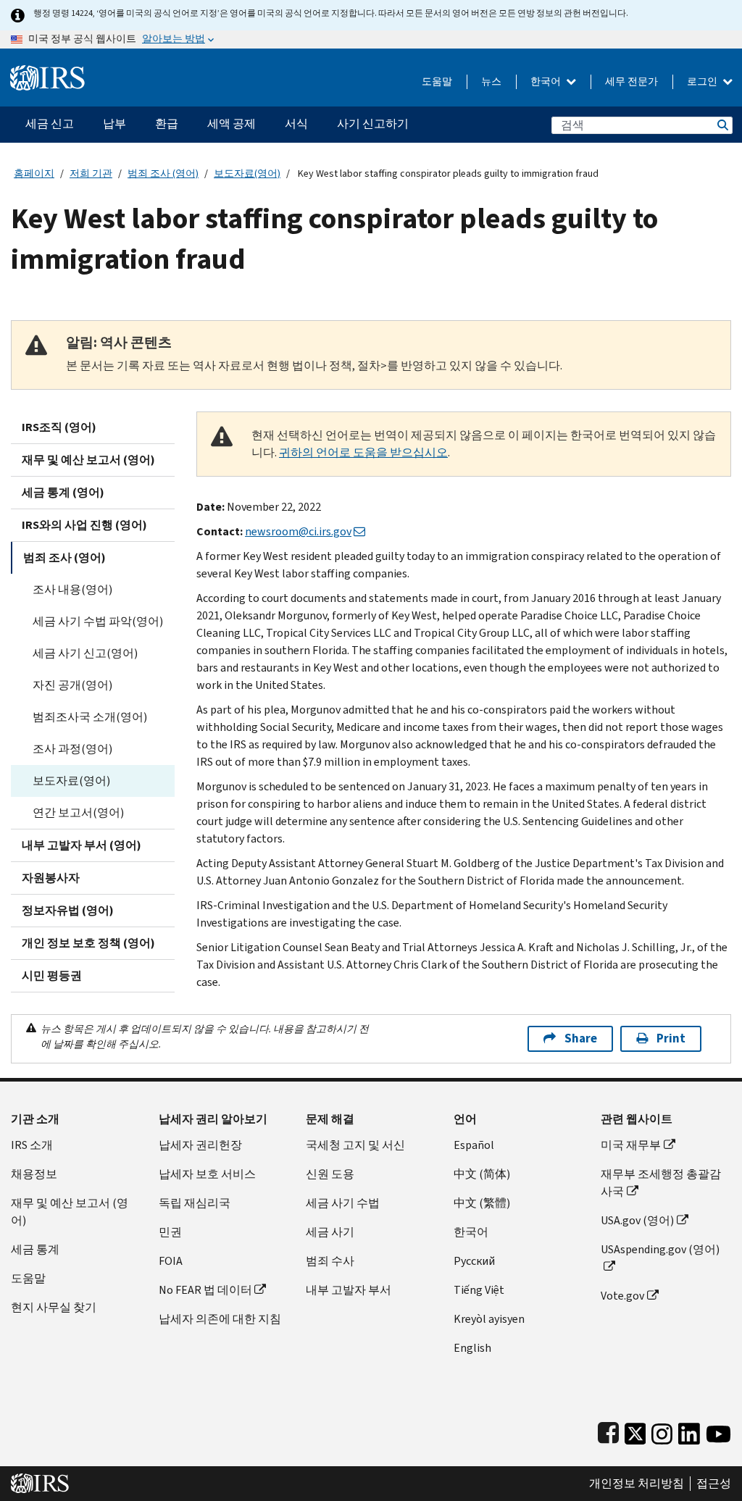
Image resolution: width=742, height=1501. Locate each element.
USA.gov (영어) (637, 1220)
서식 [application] (296, 123)
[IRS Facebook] (608, 1430)
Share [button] (580, 1038)
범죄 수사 (330, 1260)
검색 (721, 125)
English (472, 1347)
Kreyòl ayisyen (489, 1318)
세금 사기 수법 (343, 1203)
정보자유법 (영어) (68, 910)
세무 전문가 (631, 81)
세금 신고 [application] (49, 123)
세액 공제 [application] (231, 123)
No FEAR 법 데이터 (205, 1289)
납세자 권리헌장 (200, 1145)
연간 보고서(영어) (78, 812)
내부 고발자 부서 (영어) (81, 845)
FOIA (171, 1260)
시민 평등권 (52, 975)
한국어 (546, 81)
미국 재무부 (631, 1145)
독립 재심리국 (194, 1203)
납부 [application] (114, 123)
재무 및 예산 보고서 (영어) (88, 459)
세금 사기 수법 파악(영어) (98, 621)
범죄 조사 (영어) (163, 173)
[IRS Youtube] (718, 1430)
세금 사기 (330, 1231)
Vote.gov (622, 1295)
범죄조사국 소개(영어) (90, 716)
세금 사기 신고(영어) (85, 653)
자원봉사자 (51, 877)
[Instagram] (661, 1430)
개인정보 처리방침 (636, 1483)
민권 (170, 1231)
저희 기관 (91, 173)
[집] (47, 72)
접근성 (713, 1483)
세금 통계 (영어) (63, 492)
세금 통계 (35, 1249)
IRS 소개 (32, 1145)
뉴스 (491, 81)
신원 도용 (330, 1174)
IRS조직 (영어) (59, 427)
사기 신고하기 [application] (373, 123)
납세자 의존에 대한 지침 (220, 1318)
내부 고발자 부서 (348, 1289)
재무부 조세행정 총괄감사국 (661, 1182)
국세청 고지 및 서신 (355, 1145)
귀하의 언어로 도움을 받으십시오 (363, 452)
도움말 (437, 81)
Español (474, 1145)
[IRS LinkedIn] (689, 1430)
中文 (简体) (482, 1174)
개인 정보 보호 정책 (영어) (88, 942)
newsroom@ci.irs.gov (298, 531)
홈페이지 (34, 173)
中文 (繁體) (482, 1203)
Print (670, 1038)
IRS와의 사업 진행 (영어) (84, 524)
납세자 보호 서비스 (207, 1174)
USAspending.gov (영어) (660, 1249)
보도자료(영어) (247, 173)
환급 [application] (166, 123)
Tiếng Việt (479, 1289)
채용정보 (34, 1174)
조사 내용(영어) (72, 589)
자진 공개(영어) (72, 685)
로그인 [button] (703, 81)
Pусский (474, 1260)
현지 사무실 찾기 (53, 1307)
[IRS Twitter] (635, 1430)
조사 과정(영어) (72, 748)
